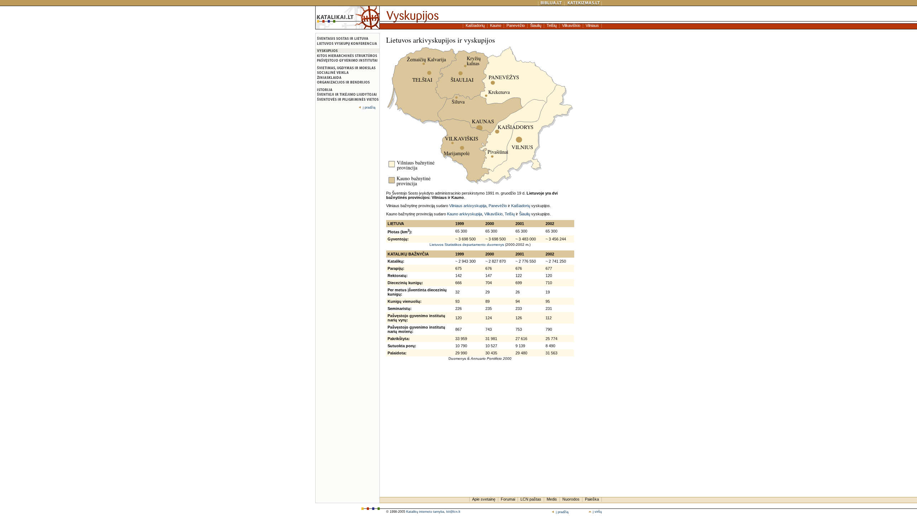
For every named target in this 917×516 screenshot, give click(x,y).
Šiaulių (535, 25)
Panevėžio (515, 25)
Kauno (495, 25)
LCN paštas (530, 499)
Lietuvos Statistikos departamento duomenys (466, 245)
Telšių (552, 25)
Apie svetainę (483, 499)
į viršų (597, 511)
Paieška (592, 499)
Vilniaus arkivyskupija (467, 206)
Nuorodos (571, 499)
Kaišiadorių (475, 25)
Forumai (508, 499)
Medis (552, 499)
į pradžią (369, 107)
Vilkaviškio (571, 25)
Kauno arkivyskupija (464, 214)
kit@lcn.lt (453, 511)
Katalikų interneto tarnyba (425, 511)
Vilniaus (592, 25)
